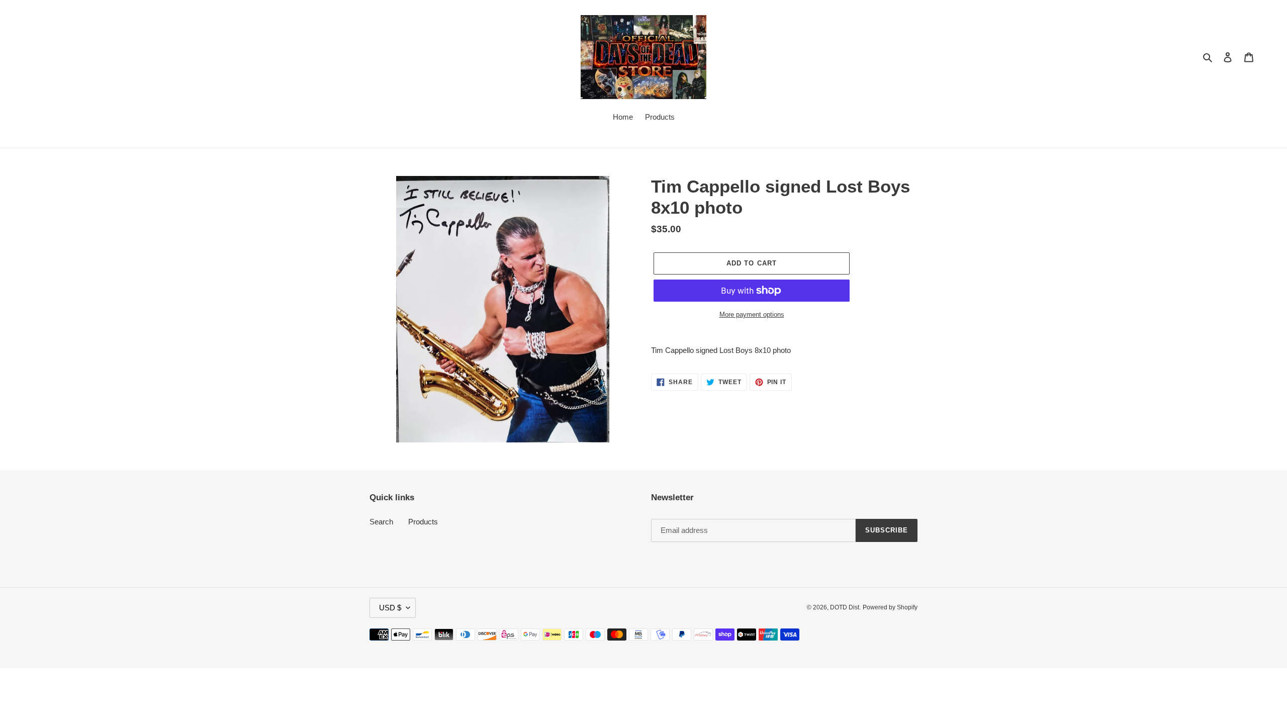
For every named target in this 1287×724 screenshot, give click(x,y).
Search (381, 521)
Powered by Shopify (890, 607)
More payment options (751, 314)
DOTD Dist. (845, 607)
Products (423, 521)
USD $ (390, 607)
